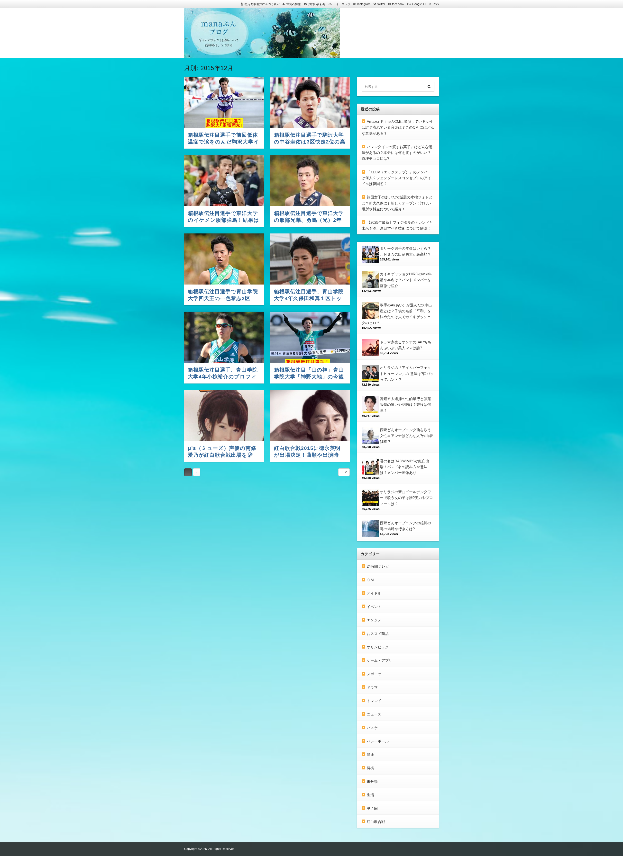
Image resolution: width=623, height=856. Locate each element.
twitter (381, 4)
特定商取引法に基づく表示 (262, 4)
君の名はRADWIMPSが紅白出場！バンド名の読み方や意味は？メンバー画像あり (404, 467)
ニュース (374, 714)
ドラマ (372, 687)
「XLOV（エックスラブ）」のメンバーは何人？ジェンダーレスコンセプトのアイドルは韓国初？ (396, 178)
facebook (398, 4)
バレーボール (378, 741)
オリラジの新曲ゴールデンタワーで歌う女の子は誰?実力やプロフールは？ (406, 498)
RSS (436, 4)
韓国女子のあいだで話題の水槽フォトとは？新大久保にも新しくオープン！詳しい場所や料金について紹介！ (397, 203)
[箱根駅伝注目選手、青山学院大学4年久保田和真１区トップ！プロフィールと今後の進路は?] (310, 259)
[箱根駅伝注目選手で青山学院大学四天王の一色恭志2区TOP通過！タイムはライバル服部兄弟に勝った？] (224, 259)
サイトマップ (341, 4)
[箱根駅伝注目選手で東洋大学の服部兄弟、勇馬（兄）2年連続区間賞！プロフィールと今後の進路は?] (310, 180)
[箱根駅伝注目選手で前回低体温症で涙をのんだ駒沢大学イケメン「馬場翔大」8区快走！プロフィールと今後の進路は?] (224, 102)
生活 (370, 795)
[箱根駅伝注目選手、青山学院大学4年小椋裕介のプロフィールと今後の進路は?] (224, 337)
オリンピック (378, 647)
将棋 (370, 768)
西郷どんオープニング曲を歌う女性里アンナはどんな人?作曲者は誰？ (406, 436)
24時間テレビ (378, 566)
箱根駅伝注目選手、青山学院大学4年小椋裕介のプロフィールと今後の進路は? (223, 376)
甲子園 (372, 808)
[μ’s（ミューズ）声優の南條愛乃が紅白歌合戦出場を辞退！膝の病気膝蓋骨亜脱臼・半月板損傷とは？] (224, 415)
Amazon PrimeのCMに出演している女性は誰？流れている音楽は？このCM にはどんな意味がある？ (398, 127)
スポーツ (374, 674)
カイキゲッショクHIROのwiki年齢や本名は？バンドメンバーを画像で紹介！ (406, 280)
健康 (370, 754)
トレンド (374, 701)
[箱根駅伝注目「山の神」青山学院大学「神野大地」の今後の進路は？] (310, 337)
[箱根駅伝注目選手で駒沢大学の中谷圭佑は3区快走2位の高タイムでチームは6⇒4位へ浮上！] (310, 102)
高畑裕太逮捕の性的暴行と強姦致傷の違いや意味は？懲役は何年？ (405, 405)
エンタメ (374, 620)
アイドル (374, 593)
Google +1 (419, 4)
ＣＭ (370, 580)
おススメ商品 (378, 634)
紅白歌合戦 (376, 822)
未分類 (372, 781)
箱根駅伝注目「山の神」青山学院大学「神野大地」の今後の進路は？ (309, 376)
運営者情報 (293, 4)
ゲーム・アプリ (379, 660)
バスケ (372, 728)
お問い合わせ (317, 4)
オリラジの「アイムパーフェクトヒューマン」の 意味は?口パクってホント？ (407, 374)
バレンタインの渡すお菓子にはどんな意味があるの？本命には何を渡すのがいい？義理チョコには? (397, 153)
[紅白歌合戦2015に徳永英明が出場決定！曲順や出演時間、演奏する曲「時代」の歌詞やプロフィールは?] (310, 415)
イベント (374, 607)
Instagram (363, 4)
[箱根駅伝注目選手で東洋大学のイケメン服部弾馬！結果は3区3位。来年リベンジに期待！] (224, 180)
